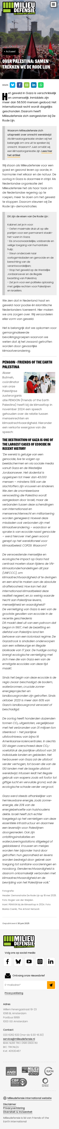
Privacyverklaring (14, 993)
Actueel (10, 51)
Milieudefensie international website (29, 1098)
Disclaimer (9, 1104)
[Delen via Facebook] (19, 85)
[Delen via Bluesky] (12, 85)
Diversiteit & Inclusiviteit (17, 1112)
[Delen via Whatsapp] (41, 85)
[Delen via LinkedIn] (34, 85)
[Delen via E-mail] (26, 85)
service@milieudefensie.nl (19, 1039)
